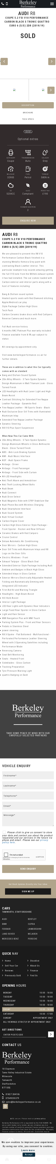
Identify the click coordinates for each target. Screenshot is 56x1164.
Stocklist (34, 961)
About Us (35, 966)
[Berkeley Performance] (28, 3)
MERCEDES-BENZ (10, 939)
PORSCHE (32, 939)
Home (8, 961)
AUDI (4, 919)
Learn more (28, 1150)
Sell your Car (11, 966)
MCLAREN (33, 934)
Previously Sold (13, 975)
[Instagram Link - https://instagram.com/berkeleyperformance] (5, 1106)
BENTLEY (32, 919)
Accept (29, 1154)
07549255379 (12, 1098)
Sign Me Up (28, 891)
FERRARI (6, 929)
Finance (34, 970)
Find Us (34, 975)
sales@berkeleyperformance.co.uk (23, 1102)
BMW (4, 924)
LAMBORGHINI (35, 929)
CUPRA (31, 924)
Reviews (9, 970)
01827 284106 (12, 1094)
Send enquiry (28, 868)
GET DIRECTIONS (12, 1029)
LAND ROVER (8, 934)
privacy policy (40, 1118)
